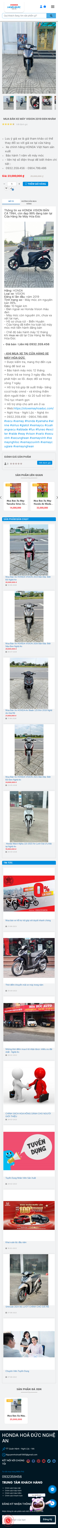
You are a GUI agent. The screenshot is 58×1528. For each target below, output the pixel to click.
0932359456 (12, 1477)
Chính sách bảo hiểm (13, 1493)
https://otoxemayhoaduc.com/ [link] (34, 408)
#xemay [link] (18, 421)
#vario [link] (40, 433)
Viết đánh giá (21, 124)
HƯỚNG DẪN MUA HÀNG (29, 202)
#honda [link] (30, 421)
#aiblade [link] (22, 429)
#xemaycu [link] (37, 425)
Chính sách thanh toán (14, 1496)
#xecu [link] (8, 421)
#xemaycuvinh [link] (30, 442)
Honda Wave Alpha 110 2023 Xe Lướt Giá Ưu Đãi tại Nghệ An (28, 845)
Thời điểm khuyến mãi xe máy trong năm (24, 985)
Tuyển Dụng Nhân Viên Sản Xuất (20, 1178)
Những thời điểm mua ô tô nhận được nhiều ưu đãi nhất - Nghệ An (28, 1050)
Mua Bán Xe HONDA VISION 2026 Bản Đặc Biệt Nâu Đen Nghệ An (28, 644)
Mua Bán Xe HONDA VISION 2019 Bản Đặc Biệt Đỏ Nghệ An (28, 578)
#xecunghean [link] (20, 438)
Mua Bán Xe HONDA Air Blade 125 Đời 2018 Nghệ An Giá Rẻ (28, 711)
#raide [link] (13, 433)
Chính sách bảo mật (13, 1488)
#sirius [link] (14, 425)
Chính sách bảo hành (13, 1490)
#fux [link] (32, 429)
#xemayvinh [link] (38, 438)
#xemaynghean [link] (23, 446)
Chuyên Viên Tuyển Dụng (17, 1371)
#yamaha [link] (42, 421)
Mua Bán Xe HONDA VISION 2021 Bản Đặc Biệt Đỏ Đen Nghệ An (28, 778)
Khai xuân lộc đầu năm (15, 1242)
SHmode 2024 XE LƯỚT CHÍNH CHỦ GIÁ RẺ (27, 1306)
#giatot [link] (24, 425)
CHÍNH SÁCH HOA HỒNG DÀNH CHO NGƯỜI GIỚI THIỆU (28, 1115)
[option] (8, 104)
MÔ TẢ (11, 201)
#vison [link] (30, 433)
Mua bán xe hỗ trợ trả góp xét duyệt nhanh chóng (28, 920)
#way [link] (21, 433)
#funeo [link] (40, 429)
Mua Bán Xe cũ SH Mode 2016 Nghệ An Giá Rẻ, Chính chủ (42, 503)
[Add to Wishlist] (6, 188)
